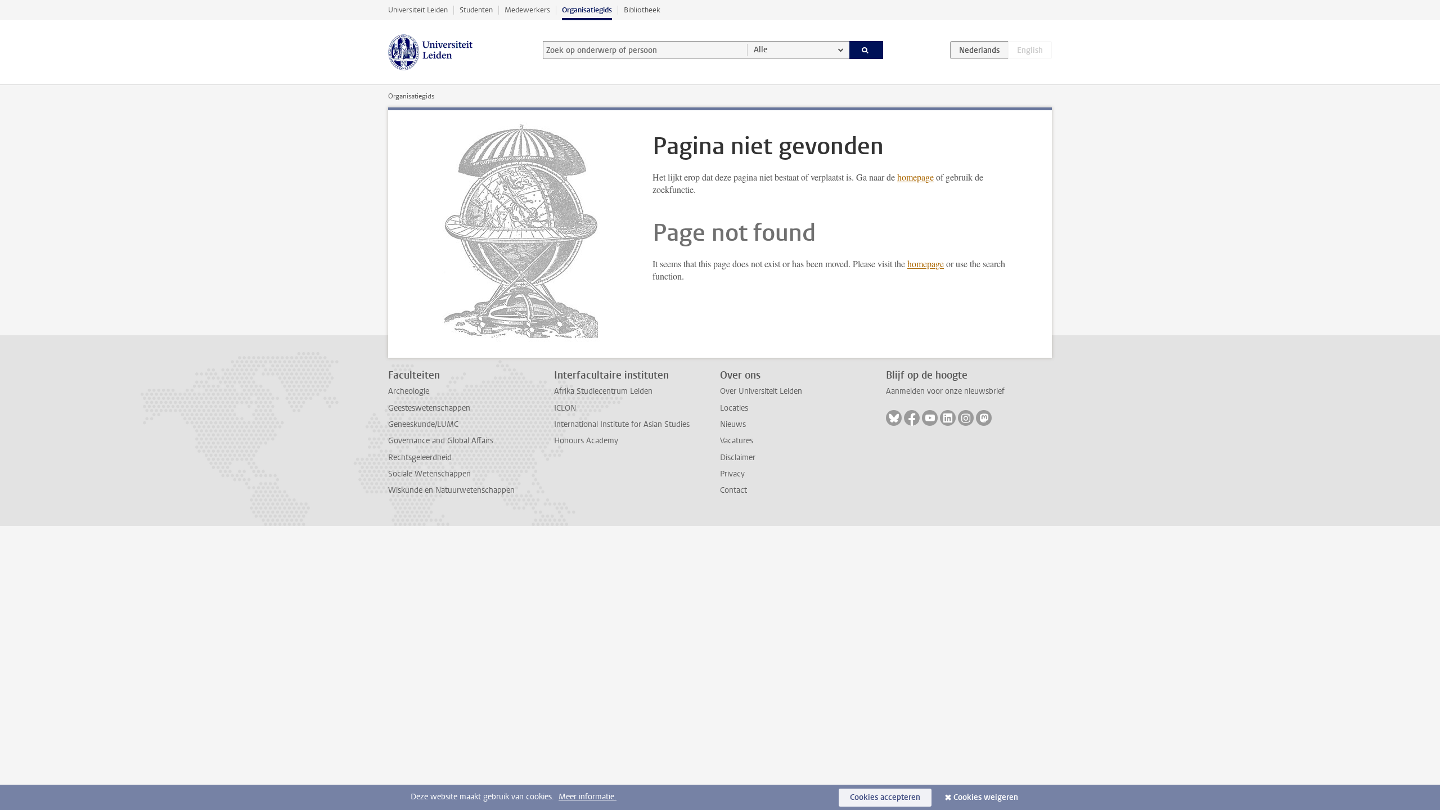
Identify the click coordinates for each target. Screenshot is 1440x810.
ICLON (565, 408)
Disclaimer (737, 457)
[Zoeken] (866, 50)
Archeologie (408, 391)
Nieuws (733, 424)
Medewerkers (527, 10)
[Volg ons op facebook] (912, 418)
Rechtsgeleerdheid (420, 457)
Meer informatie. (587, 796)
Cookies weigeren (985, 797)
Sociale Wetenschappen (429, 474)
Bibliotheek (642, 10)
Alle (761, 49)
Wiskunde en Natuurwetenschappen (451, 490)
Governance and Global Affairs (440, 440)
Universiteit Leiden (418, 10)
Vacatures (736, 440)
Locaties (734, 408)
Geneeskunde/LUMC (423, 424)
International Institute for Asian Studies (622, 424)
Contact (733, 490)
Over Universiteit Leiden (761, 391)
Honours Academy (586, 440)
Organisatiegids (587, 10)
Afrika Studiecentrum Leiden (603, 391)
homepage (915, 177)
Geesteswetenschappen (429, 408)
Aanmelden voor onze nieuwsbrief (945, 391)
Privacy (732, 474)
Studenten (476, 10)
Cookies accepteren (885, 797)
